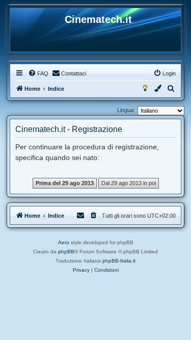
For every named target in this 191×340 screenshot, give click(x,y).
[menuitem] (38, 73)
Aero (63, 242)
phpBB (66, 251)
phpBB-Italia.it (118, 261)
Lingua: (126, 110)
